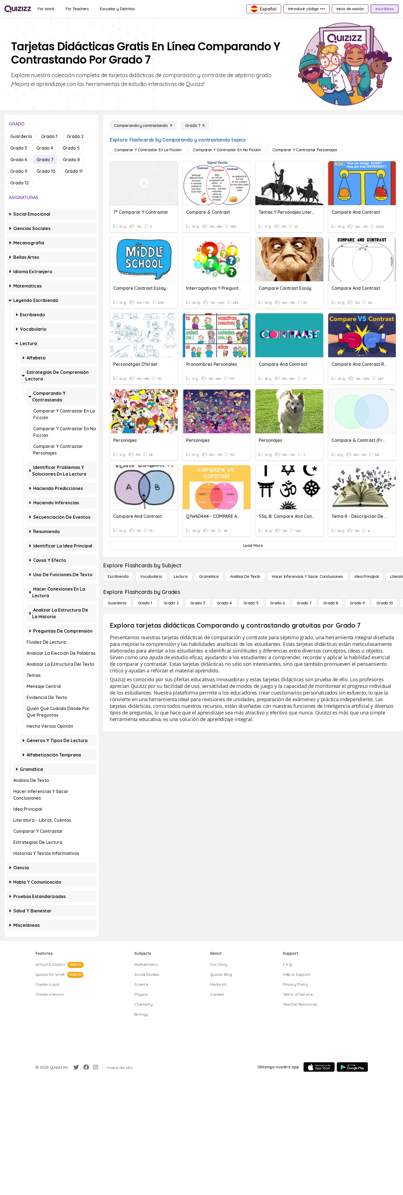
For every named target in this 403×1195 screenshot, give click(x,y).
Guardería (21, 136)
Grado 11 (74, 171)
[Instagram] (95, 1067)
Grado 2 (75, 136)
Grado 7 (45, 159)
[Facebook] (86, 1067)
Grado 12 (19, 183)
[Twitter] (76, 1067)
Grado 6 (18, 159)
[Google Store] (352, 1067)
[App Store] (319, 1067)
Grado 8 (71, 159)
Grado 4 (44, 148)
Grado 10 (46, 171)
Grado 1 (49, 136)
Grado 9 (18, 171)
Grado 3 (18, 148)
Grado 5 (71, 148)
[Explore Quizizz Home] (17, 8)
